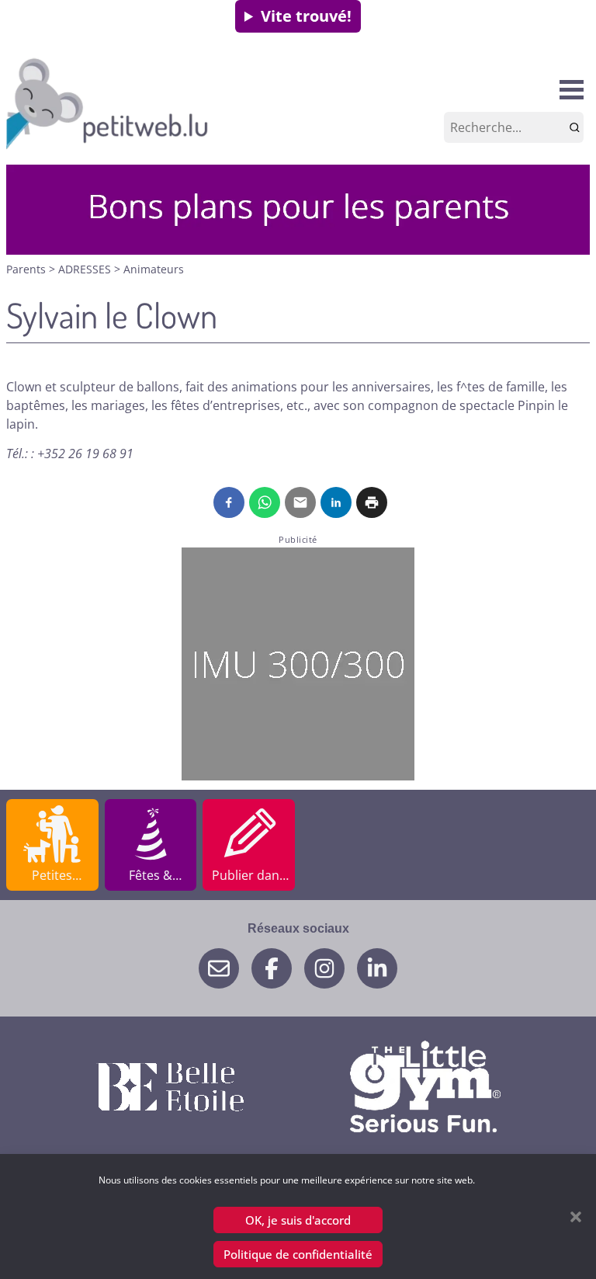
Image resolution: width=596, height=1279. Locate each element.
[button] (576, 1217)
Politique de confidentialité (298, 1254)
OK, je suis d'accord (298, 1220)
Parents (27, 269)
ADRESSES (86, 269)
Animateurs (153, 269)
